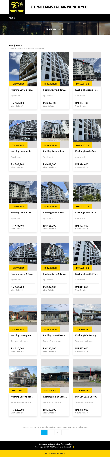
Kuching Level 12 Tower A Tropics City (87, 274)
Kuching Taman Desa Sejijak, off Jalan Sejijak (55, 396)
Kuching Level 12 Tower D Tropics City (87, 90)
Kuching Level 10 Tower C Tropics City (87, 212)
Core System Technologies (61, 444)
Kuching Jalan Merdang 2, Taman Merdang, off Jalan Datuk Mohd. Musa (55, 335)
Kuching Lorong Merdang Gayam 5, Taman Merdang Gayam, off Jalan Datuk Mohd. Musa (23, 335)
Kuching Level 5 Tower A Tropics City (87, 151)
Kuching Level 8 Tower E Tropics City (23, 90)
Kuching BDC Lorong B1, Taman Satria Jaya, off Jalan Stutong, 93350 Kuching (87, 335)
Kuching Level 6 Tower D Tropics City (55, 151)
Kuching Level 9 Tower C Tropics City (55, 274)
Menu (12, 17)
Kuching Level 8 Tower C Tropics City (23, 274)
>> (65, 432)
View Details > (17, 106)
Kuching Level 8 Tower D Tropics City (55, 212)
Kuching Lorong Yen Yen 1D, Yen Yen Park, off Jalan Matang (23, 396)
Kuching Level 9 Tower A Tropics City (55, 90)
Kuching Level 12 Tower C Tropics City (23, 151)
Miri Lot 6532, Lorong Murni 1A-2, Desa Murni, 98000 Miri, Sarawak (87, 396)
